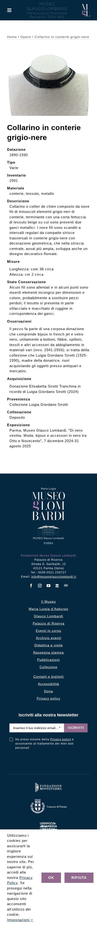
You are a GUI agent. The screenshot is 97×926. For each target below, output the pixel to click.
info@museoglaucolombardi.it (53, 576)
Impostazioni (19, 920)
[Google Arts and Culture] (57, 585)
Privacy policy (60, 739)
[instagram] (40, 585)
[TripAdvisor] (66, 585)
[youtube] (49, 585)
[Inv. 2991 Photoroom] (48, 48)
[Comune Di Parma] (48, 800)
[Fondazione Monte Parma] (48, 783)
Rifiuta (79, 878)
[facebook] (31, 585)
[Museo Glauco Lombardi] (86, 6)
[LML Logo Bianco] (48, 821)
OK (51, 878)
